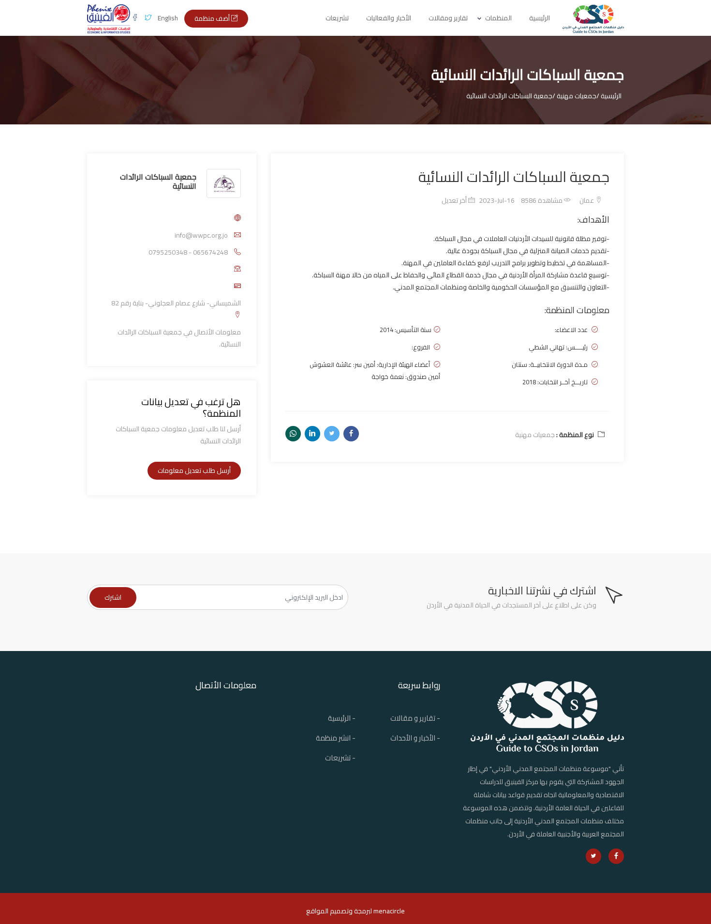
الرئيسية (539, 18)
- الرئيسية (342, 718)
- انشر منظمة (336, 738)
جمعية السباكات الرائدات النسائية (158, 181)
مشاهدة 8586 (542, 200)
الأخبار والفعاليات (388, 18)
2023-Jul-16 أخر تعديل (478, 200)
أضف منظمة (212, 18)
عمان (587, 200)
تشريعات (337, 18)
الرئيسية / (609, 96)
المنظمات (498, 18)
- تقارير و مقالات (415, 718)
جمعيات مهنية (535, 434)
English (168, 18)
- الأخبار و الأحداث (415, 738)
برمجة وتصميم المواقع (338, 911)
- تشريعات (340, 758)
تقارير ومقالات (448, 18)
